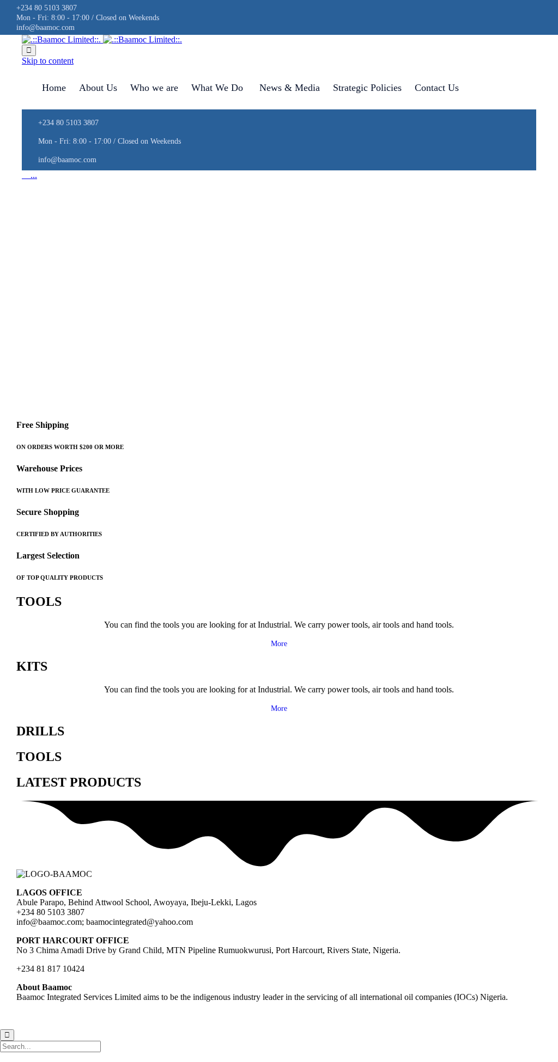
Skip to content (48, 60)
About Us (98, 87)
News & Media (289, 87)
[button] (279, 643)
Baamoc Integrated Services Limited (85, 1016)
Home (54, 87)
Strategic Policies (367, 87)
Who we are (154, 87)
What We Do (217, 87)
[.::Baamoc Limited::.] (102, 39)
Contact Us (437, 87)
